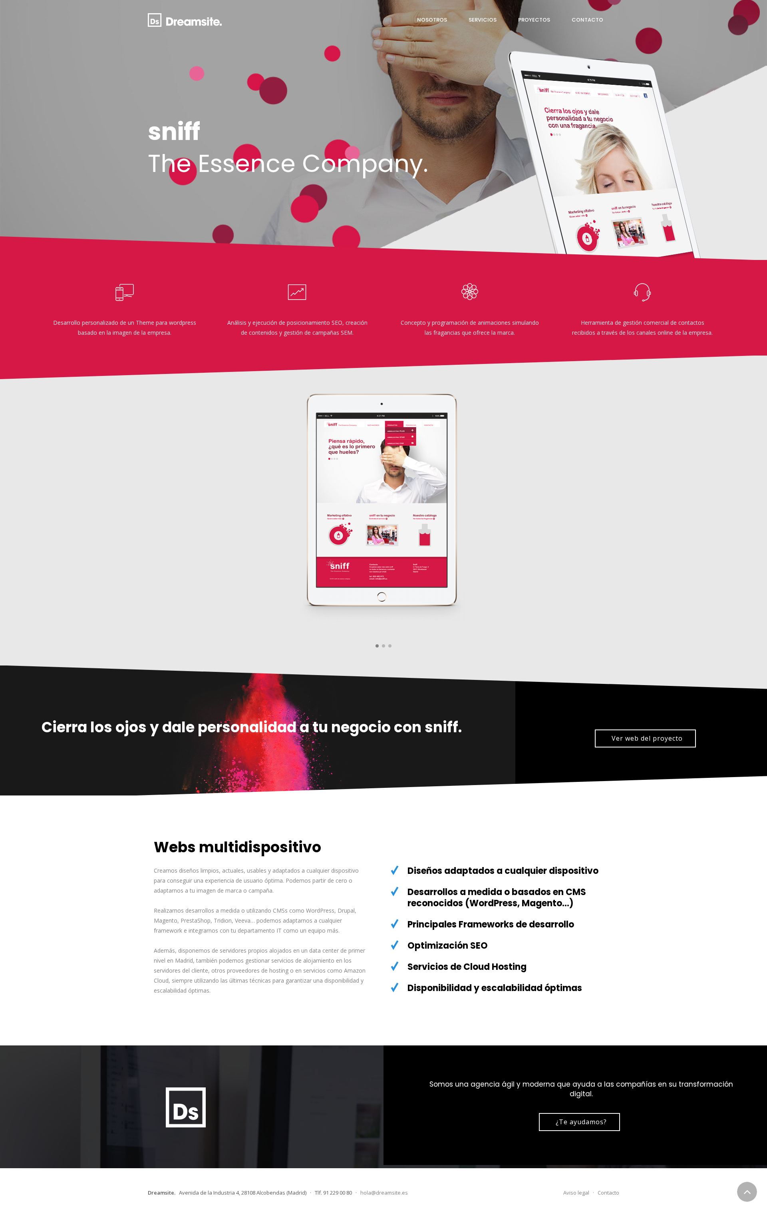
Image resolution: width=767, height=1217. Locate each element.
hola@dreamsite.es (384, 1192)
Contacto (608, 1192)
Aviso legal (576, 1192)
